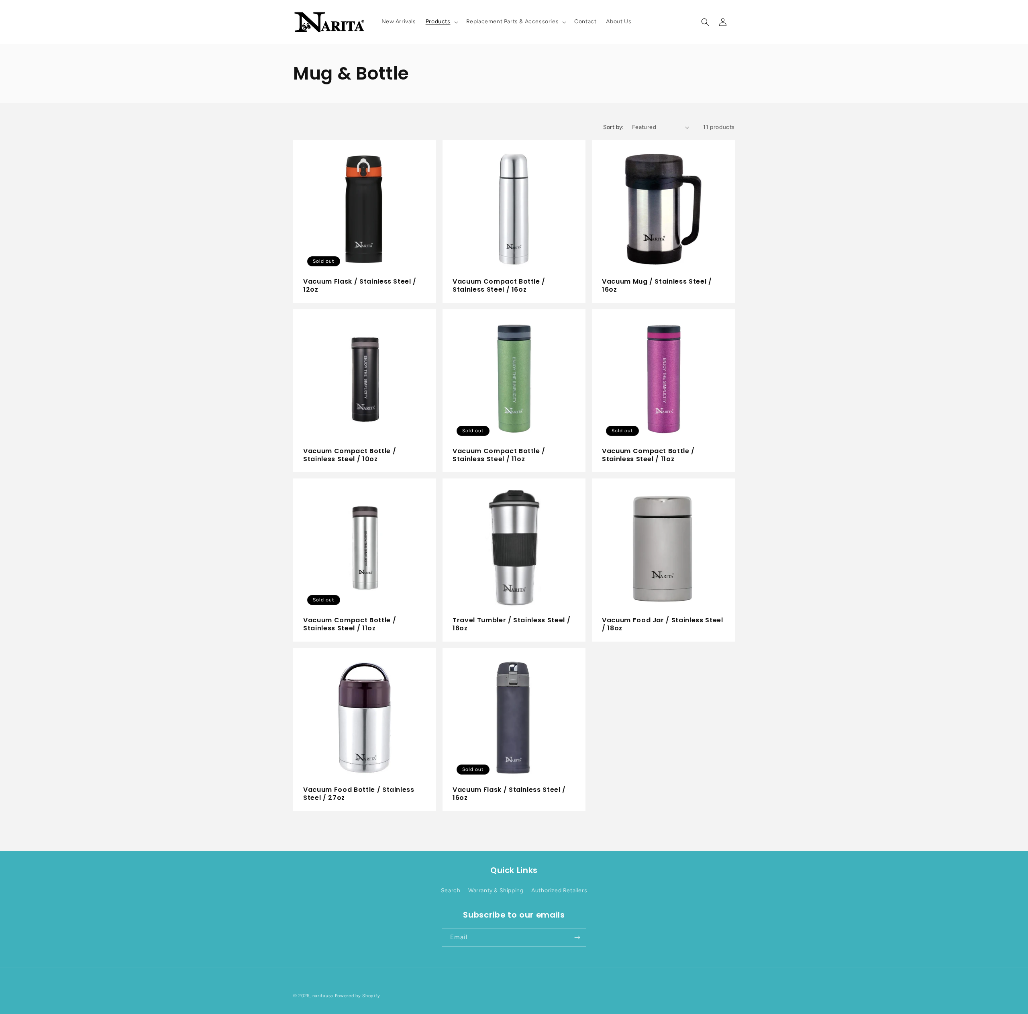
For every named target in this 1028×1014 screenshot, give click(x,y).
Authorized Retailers (559, 890)
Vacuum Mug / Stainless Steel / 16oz (657, 286)
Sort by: (613, 127)
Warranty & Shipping (495, 890)
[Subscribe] (577, 937)
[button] (441, 21)
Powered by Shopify (357, 995)
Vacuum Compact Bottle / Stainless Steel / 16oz (499, 286)
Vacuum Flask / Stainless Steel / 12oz (359, 286)
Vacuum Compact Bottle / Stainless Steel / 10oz (349, 455)
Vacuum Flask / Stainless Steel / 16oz (509, 794)
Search (451, 890)
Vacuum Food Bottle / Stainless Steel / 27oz (358, 794)
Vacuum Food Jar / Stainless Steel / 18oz (662, 624)
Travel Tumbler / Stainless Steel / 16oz (511, 624)
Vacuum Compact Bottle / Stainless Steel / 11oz (499, 455)
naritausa (322, 995)
